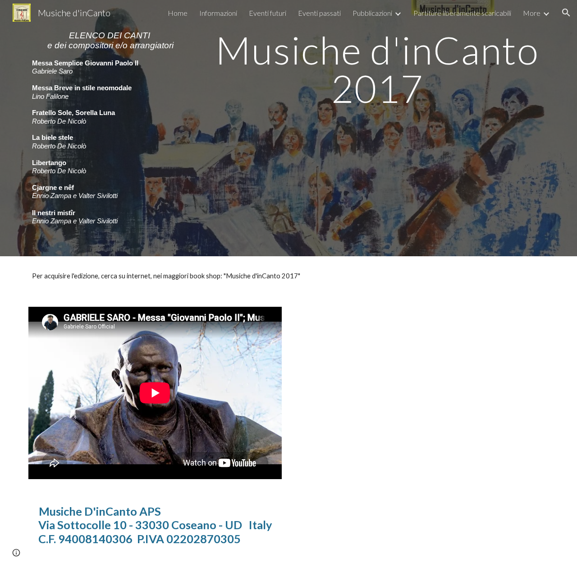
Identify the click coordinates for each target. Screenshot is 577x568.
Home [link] (178, 13)
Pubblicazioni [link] (372, 13)
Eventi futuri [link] (267, 13)
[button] (566, 12)
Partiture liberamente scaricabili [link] (462, 13)
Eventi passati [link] (319, 13)
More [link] (531, 13)
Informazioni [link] (218, 13)
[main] (110, 128)
